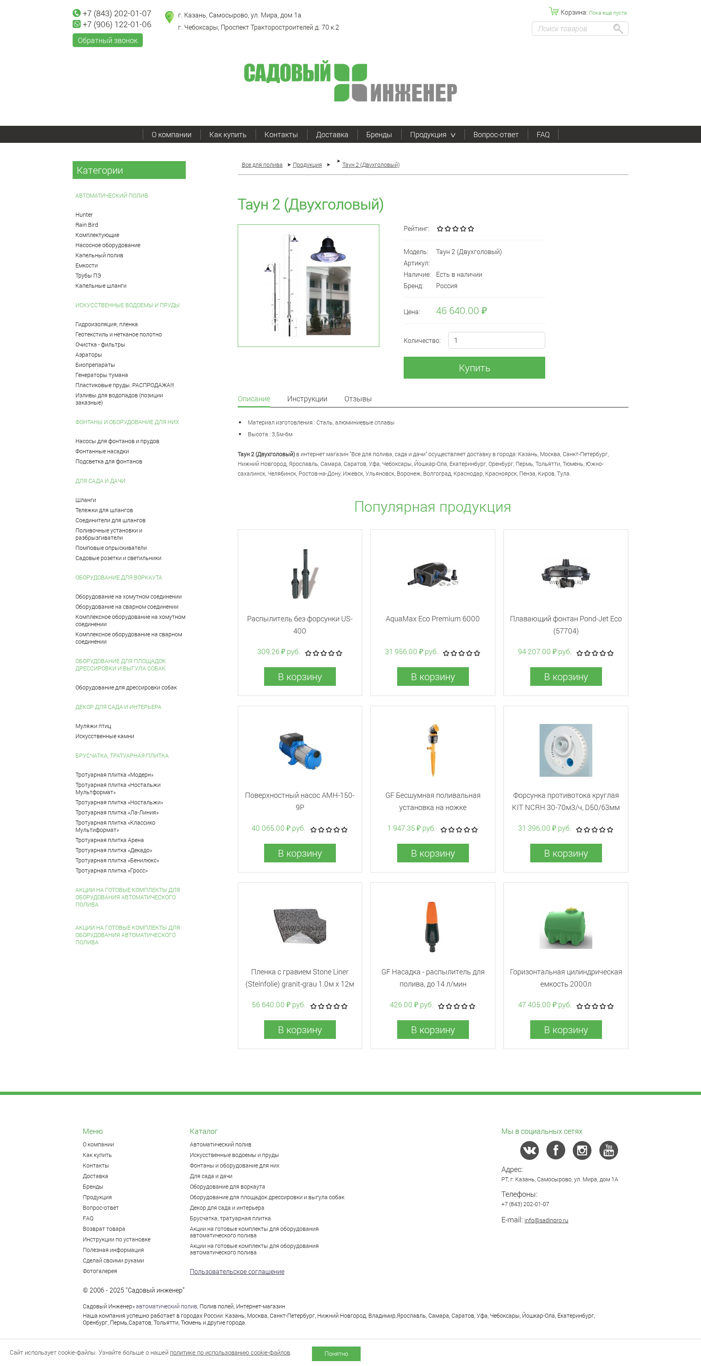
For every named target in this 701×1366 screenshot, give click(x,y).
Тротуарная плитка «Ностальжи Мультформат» (118, 788)
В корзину (300, 676)
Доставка (332, 134)
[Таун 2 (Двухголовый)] (308, 285)
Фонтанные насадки (102, 451)
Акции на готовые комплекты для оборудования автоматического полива (127, 897)
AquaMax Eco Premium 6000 (433, 618)
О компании (171, 134)
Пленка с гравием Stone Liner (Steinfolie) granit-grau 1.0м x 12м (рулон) (299, 984)
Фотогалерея (100, 1271)
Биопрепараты (95, 364)
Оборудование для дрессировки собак (126, 687)
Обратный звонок (108, 40)
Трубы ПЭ (88, 275)
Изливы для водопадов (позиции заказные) (119, 398)
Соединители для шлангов (110, 520)
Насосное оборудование (107, 245)
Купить (474, 367)
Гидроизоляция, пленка (106, 324)
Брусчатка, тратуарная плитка (122, 755)
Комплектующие (97, 235)
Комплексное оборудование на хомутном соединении (130, 620)
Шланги (85, 500)
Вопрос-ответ (496, 134)
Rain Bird (86, 224)
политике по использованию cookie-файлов (230, 1352)
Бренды (379, 134)
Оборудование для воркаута (118, 577)
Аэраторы (88, 354)
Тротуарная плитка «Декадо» (113, 850)
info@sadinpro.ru (546, 1220)
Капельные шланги (101, 285)
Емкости (86, 265)
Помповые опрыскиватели (111, 548)
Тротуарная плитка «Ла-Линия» (117, 812)
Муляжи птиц (93, 726)
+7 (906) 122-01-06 (117, 24)
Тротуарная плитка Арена (109, 840)
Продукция (428, 134)
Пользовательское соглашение (237, 1271)
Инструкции (307, 399)
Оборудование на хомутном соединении (128, 596)
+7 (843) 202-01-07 (117, 13)
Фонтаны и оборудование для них (127, 422)
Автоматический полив (111, 195)
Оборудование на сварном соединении (126, 606)
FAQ (543, 134)
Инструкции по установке (117, 1239)
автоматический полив (166, 1306)
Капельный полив (99, 255)
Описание (254, 399)
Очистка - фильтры (100, 344)
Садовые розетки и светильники (118, 558)
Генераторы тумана (101, 375)
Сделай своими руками (113, 1260)
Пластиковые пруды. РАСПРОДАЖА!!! (124, 385)
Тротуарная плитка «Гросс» (111, 870)
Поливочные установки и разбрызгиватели (108, 533)
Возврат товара (104, 1228)
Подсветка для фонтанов (108, 461)
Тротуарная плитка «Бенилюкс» (117, 860)
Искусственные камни (104, 736)
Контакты (281, 134)
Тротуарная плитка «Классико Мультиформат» (115, 826)
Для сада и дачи (100, 481)
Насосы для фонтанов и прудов (117, 441)
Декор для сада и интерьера (118, 707)
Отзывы (358, 399)
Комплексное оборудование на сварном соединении (128, 637)
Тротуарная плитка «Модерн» (114, 774)
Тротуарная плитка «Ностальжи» (119, 802)
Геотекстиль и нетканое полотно (118, 334)
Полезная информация (113, 1250)
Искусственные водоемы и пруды (127, 305)
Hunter (84, 214)
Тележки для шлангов (104, 510)
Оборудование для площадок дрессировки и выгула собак (120, 664)
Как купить (228, 134)
